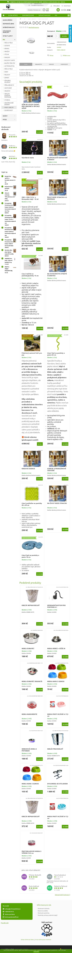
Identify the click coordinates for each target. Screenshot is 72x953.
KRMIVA (6, 48)
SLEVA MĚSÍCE (13, 15)
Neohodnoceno (33, 27)
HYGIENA (7, 100)
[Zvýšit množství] (59, 35)
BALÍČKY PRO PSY (9, 63)
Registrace (67, 6)
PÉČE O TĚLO (8, 43)
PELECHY (7, 75)
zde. (67, 950)
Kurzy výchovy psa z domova (43, 939)
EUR (47, 10)
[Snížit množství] (59, 37)
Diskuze (51, 64)
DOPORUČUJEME (28, 15)
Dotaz (51, 55)
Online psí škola (10, 914)
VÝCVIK (6, 54)
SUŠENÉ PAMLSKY (44, 15)
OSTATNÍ (7, 46)
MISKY (6, 72)
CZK (47, 9)
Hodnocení (64, 64)
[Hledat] (44, 9)
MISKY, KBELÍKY (9, 107)
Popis (25, 64)
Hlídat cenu (66, 55)
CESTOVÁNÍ (8, 88)
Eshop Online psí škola (27, 939)
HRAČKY (7, 51)
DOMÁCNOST (8, 110)
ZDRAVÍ (6, 77)
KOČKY (5, 116)
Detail (40, 172)
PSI (56, 15)
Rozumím (36, 951)
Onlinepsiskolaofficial (11, 917)
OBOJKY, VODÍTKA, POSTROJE (7, 95)
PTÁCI (5, 119)
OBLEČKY (7, 91)
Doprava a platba (43, 911)
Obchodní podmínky (43, 913)
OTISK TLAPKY (8, 36)
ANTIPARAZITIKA (9, 66)
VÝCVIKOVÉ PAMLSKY (7, 31)
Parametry (38, 64)
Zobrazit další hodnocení (62, 894)
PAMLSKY (7, 57)
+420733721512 (9, 911)
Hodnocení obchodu (43, 908)
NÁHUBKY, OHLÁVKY (7, 81)
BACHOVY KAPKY (9, 60)
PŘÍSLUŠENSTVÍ (9, 85)
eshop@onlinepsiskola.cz (12, 909)
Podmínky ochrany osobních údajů (47, 915)
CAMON (59, 47)
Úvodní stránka (3, 15)
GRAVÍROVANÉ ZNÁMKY (9, 103)
